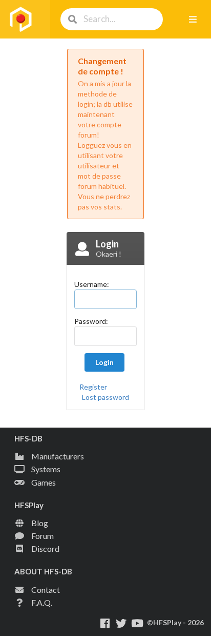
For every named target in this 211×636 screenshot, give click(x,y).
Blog (39, 523)
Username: (91, 284)
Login (104, 362)
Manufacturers (57, 456)
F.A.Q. (41, 602)
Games (43, 482)
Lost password (105, 397)
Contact (45, 589)
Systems (45, 469)
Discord (45, 548)
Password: (91, 321)
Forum (42, 536)
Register (93, 386)
